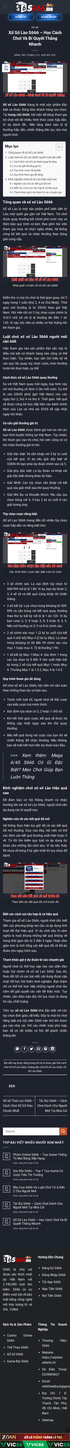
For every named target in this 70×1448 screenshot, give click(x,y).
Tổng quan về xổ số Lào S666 (25, 152)
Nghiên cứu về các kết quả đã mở (32, 183)
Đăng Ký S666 (52, 1268)
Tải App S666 (51, 1282)
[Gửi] (63, 1131)
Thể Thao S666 (17, 1347)
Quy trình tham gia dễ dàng (28, 174)
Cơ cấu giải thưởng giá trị (27, 166)
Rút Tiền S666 (51, 1296)
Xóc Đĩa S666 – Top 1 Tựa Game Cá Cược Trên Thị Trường (38, 1172)
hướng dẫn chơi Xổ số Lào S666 (44, 1067)
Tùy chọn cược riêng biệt (27, 170)
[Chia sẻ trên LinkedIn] (52, 1049)
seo (53, 55)
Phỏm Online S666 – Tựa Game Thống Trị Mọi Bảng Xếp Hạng (40, 1156)
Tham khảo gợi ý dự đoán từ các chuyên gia (38, 192)
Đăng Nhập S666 (54, 1275)
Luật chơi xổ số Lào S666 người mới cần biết (34, 157)
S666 (45, 1346)
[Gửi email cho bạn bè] (38, 1049)
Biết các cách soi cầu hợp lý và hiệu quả (35, 187)
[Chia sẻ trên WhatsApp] (17, 1049)
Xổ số (35, 27)
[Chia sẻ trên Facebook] (24, 1049)
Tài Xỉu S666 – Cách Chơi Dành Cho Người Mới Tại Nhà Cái (52, 1106)
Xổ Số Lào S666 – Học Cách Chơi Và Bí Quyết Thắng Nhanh (40, 1221)
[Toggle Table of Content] (57, 147)
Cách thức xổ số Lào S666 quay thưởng (35, 161)
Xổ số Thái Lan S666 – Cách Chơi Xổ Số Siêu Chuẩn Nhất (19, 1106)
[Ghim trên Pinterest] (45, 1049)
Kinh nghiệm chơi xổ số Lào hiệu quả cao (32, 179)
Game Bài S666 (17, 1361)
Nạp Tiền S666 (52, 1289)
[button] (5, 7)
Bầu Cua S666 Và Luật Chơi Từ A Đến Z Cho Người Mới (39, 1189)
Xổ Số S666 (15, 1354)
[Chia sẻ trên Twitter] (31, 1049)
